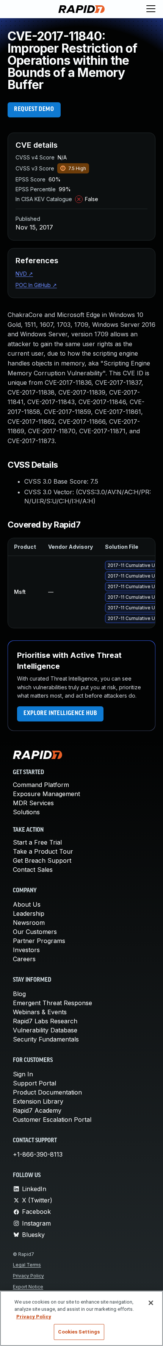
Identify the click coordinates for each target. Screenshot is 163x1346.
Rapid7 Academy (37, 1110)
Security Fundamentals (46, 1039)
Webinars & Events (40, 1012)
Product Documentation (47, 1092)
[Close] (151, 1302)
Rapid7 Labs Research (45, 1021)
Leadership (28, 913)
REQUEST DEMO (34, 109)
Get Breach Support (42, 860)
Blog (19, 994)
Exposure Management (46, 794)
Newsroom (29, 922)
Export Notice (28, 1287)
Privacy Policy (28, 1276)
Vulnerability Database (45, 1030)
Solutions (26, 812)
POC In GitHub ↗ (36, 285)
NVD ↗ (24, 273)
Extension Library (38, 1101)
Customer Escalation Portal (52, 1119)
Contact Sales (33, 869)
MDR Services (33, 803)
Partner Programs (39, 941)
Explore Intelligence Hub (60, 713)
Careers (24, 959)
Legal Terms (27, 1265)
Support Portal (34, 1083)
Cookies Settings (79, 1332)
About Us (27, 904)
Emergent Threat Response (52, 1003)
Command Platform (41, 785)
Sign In (23, 1074)
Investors (26, 950)
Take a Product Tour (43, 851)
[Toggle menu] (150, 9)
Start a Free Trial (37, 842)
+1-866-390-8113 (38, 1154)
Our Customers (35, 931)
